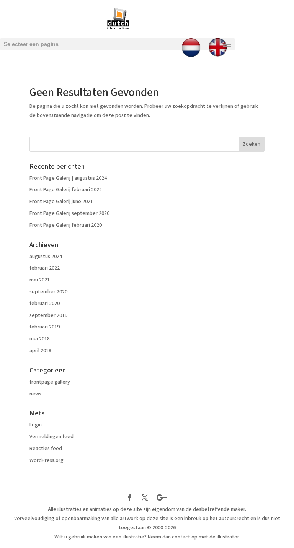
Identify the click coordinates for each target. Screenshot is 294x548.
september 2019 (48, 315)
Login (35, 425)
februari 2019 (44, 327)
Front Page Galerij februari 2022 (65, 190)
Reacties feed (45, 448)
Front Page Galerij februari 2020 (65, 225)
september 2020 (48, 292)
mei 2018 (39, 339)
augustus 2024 (45, 256)
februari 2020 (44, 303)
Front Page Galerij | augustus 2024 (68, 178)
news (35, 394)
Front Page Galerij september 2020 (69, 213)
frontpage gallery (49, 382)
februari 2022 (44, 268)
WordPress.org (46, 460)
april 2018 (40, 350)
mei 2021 (39, 280)
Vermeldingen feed (51, 437)
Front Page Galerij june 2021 (61, 201)
